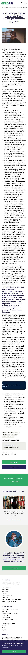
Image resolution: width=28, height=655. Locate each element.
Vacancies (5, 630)
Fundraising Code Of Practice (10, 613)
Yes (13, 481)
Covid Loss (5, 591)
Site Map (4, 628)
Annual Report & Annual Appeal (10, 609)
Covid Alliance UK (6, 587)
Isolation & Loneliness (8, 436)
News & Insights (6, 617)
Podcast (17, 432)
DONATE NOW (14, 568)
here (19, 403)
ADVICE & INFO (14, 467)
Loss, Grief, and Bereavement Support (12, 599)
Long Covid (14, 434)
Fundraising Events (7, 595)
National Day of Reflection (9, 601)
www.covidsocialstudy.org (11, 408)
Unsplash (6, 428)
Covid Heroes (5, 589)
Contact (4, 611)
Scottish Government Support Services (12, 585)
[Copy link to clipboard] (15, 454)
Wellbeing (10, 432)
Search (4, 625)
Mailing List (5, 615)
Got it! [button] (14, 651)
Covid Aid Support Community (10, 583)
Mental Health (6, 434)
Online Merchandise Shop (9, 619)
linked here (8, 415)
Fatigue (5, 432)
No (18, 481)
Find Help (4, 593)
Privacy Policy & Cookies (8, 623)
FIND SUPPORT (14, 462)
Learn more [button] (6, 647)
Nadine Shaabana (15, 426)
